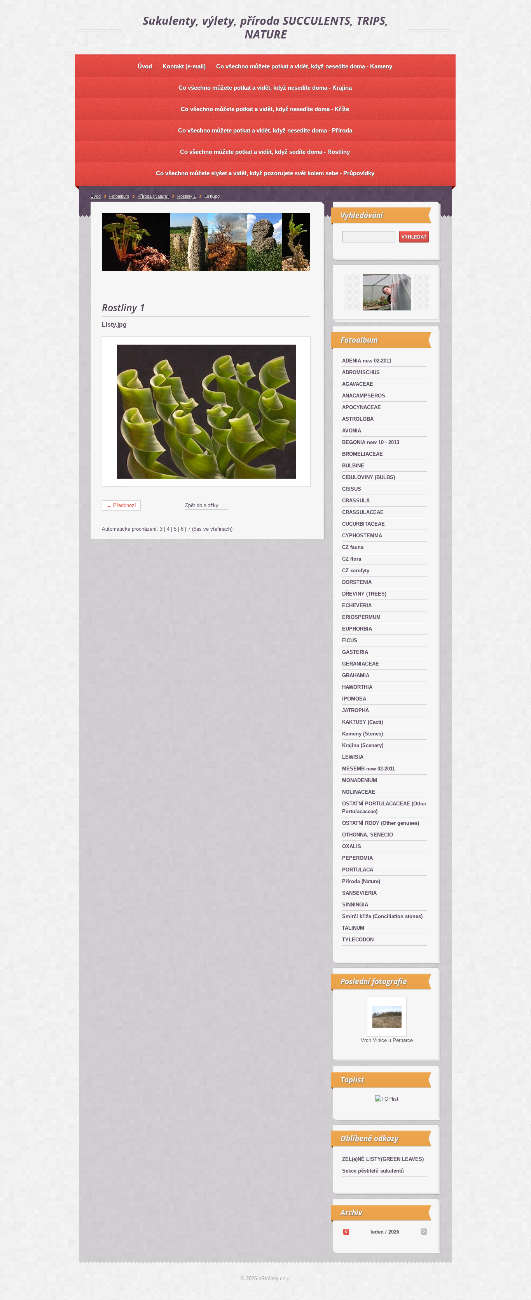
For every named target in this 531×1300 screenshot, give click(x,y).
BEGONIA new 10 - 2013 (370, 442)
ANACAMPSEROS (363, 396)
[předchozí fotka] (115, 412)
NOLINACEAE (358, 792)
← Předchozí (121, 505)
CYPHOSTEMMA (362, 535)
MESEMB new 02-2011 (368, 769)
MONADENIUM (359, 780)
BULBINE (353, 466)
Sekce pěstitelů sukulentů (373, 1171)
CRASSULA (356, 501)
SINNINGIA (355, 905)
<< (345, 1231)
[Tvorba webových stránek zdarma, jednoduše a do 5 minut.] (288, 1279)
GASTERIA (355, 652)
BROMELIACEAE (362, 454)
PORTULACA (357, 870)
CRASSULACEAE (363, 512)
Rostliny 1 (186, 196)
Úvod (96, 196)
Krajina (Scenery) (362, 745)
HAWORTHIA (357, 687)
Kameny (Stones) (362, 734)
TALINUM (353, 928)
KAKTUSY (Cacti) (362, 722)
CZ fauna (352, 547)
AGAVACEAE (357, 384)
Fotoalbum (119, 196)
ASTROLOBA (358, 419)
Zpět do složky (201, 505)
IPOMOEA (354, 699)
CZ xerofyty (355, 570)
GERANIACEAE (360, 664)
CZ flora (351, 559)
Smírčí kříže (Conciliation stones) (382, 916)
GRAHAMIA (355, 675)
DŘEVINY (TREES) (364, 594)
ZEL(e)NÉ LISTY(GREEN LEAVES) (383, 1159)
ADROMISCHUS (361, 372)
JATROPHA (355, 710)
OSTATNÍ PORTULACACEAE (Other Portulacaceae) (384, 807)
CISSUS (351, 489)
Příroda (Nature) (361, 881)
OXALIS (351, 846)
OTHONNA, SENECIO (367, 835)
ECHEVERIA (357, 605)
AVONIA (351, 431)
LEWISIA (352, 757)
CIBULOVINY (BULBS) (368, 477)
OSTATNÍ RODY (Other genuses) (380, 823)
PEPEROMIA (357, 858)
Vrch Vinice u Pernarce (387, 1040)
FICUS (349, 640)
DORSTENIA (357, 582)
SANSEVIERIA (359, 893)
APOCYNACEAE (361, 407)
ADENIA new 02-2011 (366, 361)
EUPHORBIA (357, 629)
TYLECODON (358, 940)
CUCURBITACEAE (363, 524)
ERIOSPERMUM (361, 617)
